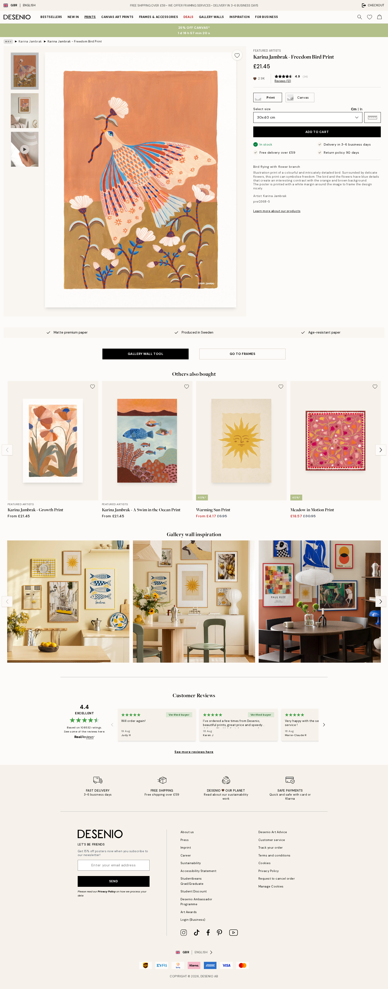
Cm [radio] (354, 109)
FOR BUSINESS (266, 17)
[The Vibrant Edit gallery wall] (320, 601)
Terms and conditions (274, 855)
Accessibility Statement (198, 871)
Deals (188, 17)
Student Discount (194, 891)
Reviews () (283, 81)
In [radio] (361, 109)
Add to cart (317, 132)
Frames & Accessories (158, 17)
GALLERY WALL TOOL (145, 354)
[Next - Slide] (380, 450)
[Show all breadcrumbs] (8, 41)
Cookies (264, 863)
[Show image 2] (25, 110)
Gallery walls (211, 17)
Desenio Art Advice (272, 832)
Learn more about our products (276, 211)
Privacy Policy (107, 891)
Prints (90, 17)
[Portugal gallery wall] (68, 601)
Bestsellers (51, 17)
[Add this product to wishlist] (237, 55)
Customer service (271, 840)
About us (187, 832)
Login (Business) (193, 920)
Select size (262, 109)
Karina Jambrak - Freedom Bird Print (74, 41)
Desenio (207, 976)
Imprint (186, 848)
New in (73, 17)
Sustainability (191, 863)
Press (185, 840)
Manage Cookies (271, 886)
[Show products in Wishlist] (370, 17)
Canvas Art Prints (117, 17)
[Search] (360, 17)
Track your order (270, 848)
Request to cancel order (276, 879)
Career (186, 855)
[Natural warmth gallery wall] (194, 601)
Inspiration (239, 17)
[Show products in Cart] (379, 17)
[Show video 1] (25, 149)
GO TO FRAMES (243, 354)
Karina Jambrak (30, 41)
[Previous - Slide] (7, 450)
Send (113, 881)
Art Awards (189, 912)
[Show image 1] (25, 71)
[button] (372, 117)
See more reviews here (194, 752)
